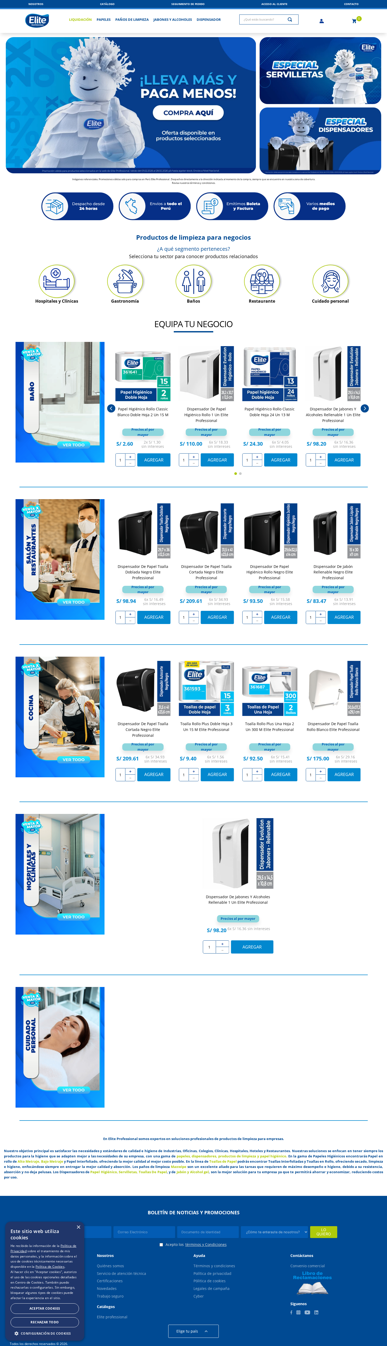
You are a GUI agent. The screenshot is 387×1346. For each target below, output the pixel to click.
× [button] (78, 1227)
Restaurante (262, 301)
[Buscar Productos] (291, 19)
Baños (193, 301)
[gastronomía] (125, 281)
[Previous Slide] (111, 408)
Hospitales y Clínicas (56, 301)
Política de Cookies (50, 1266)
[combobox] (269, 19)
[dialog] (44, 1281)
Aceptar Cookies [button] (44, 1308)
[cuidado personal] (330, 281)
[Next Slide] (364, 408)
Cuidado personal (330, 301)
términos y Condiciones (206, 1244)
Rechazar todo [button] (45, 1322)
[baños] (193, 281)
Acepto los (196, 1244)
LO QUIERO (323, 1231)
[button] (351, 4)
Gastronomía (125, 301)
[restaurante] (262, 281)
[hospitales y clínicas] (57, 281)
